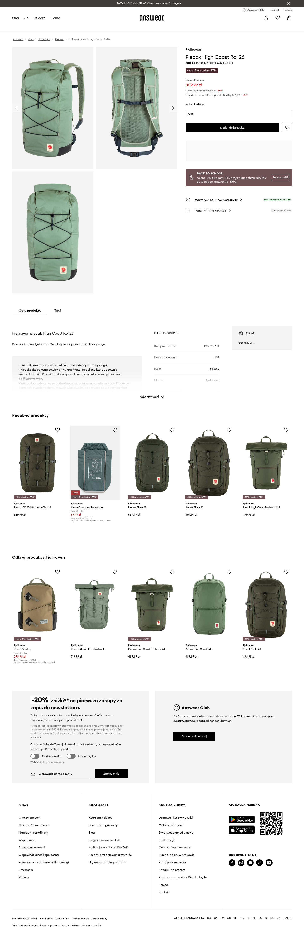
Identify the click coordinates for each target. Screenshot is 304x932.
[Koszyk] (289, 17)
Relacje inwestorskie (32, 847)
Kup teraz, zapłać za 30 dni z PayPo (183, 877)
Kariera (24, 877)
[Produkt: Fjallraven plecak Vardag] (37, 605)
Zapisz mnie (111, 773)
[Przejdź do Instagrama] (241, 862)
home (55, 18)
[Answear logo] (152, 17)
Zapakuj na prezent (172, 870)
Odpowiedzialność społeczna (39, 855)
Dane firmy (62, 918)
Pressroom (26, 870)
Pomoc (163, 885)
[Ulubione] (277, 17)
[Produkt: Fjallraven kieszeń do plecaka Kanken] (94, 463)
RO (260, 917)
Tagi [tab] (57, 310)
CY (216, 917)
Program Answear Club (104, 840)
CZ (222, 917)
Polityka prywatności (24, 918)
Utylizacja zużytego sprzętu (107, 862)
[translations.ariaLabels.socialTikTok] (259, 863)
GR (229, 917)
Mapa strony (99, 918)
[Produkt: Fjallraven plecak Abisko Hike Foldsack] (94, 605)
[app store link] (242, 829)
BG (209, 917)
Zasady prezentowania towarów (110, 855)
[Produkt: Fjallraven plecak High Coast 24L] (209, 605)
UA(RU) (288, 917)
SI (266, 917)
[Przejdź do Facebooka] (232, 862)
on (26, 18)
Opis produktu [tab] (30, 310)
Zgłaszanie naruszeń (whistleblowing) (44, 862)
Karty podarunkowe (172, 862)
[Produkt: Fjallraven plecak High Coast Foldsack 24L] (266, 463)
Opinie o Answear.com (34, 825)
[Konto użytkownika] (266, 17)
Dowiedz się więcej (194, 736)
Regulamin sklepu (101, 817)
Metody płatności (170, 825)
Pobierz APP (280, 177)
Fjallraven (193, 49)
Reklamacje (167, 840)
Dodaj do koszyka (232, 127)
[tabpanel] (152, 358)
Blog (92, 832)
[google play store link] (242, 819)
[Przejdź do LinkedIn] (269, 863)
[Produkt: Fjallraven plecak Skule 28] (152, 463)
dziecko (39, 18)
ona (15, 18)
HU (242, 917)
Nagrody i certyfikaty (33, 832)
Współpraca (27, 840)
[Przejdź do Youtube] (250, 862)
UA (278, 917)
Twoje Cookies (80, 918)
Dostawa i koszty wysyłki (176, 817)
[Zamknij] (288, 3)
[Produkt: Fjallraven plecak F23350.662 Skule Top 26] (37, 463)
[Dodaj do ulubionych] (287, 127)
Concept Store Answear (175, 847)
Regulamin (46, 918)
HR (235, 917)
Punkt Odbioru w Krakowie (176, 855)
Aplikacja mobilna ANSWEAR (108, 847)
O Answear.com (29, 817)
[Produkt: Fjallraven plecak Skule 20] (209, 463)
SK (272, 917)
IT (248, 917)
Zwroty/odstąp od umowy (176, 832)
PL (254, 917)
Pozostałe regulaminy (103, 825)
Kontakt (164, 892)
